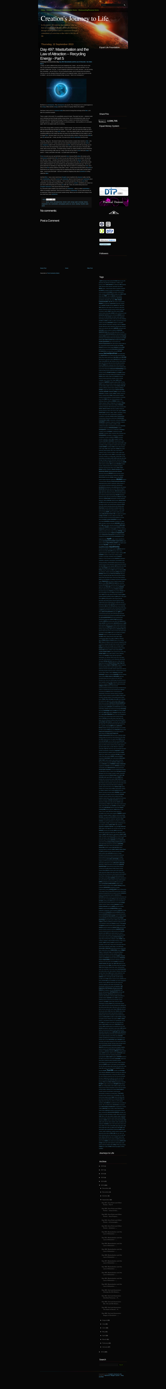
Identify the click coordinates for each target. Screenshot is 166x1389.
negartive (115, 813)
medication (104, 763)
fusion (100, 594)
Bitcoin (117, 361)
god (119, 611)
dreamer (105, 506)
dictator (124, 487)
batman (116, 343)
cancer (104, 380)
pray (122, 891)
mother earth (112, 798)
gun (105, 625)
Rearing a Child (118, 940)
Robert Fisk (116, 965)
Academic (123, 288)
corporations (111, 440)
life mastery (101, 723)
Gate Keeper (115, 598)
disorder (119, 498)
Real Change (118, 936)
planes (114, 872)
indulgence (106, 674)
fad (99, 566)
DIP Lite (124, 490)
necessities (101, 813)
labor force (101, 712)
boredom (112, 366)
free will (108, 587)
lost (107, 739)
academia (118, 288)
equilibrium (118, 548)
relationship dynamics (115, 948)
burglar (110, 376)
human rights (102, 653)
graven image (113, 619)
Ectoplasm (117, 521)
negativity (105, 815)
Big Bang (101, 359)
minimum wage (118, 786)
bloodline (118, 363)
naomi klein (118, 805)
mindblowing (120, 784)
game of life (120, 596)
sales (111, 971)
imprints (114, 668)
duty (123, 508)
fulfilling (113, 592)
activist (112, 294)
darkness (103, 461)
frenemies (101, 590)
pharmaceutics (121, 860)
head (125, 630)
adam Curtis (123, 294)
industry (111, 674)
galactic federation (114, 594)
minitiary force (102, 788)
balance (105, 335)
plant (118, 874)
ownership (112, 837)
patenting (101, 849)
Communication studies (104, 420)
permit (105, 855)
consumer (101, 433)
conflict (118, 423)
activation (104, 294)
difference (119, 489)
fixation (123, 575)
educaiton (104, 523)
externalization (119, 560)
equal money (119, 540)
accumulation (109, 292)
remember (101, 954)
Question (122, 931)
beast (108, 345)
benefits (110, 349)
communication (120, 418)
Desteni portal (114, 481)
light (112, 725)
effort (100, 525)
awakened (114, 330)
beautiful (111, 345)
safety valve (106, 971)
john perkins (101, 701)
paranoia (113, 840)
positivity (123, 885)
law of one (115, 714)
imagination (45, 204)
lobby (124, 735)
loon (111, 737)
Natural (112, 807)
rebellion (101, 942)
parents (101, 845)
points (106, 877)
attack (109, 326)
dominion (115, 502)
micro (118, 775)
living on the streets (115, 731)
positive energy (119, 883)
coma (100, 414)
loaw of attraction (119, 735)
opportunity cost (113, 832)
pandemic (101, 839)
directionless (119, 492)
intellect (114, 684)
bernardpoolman (58, 202)
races (110, 933)
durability (116, 508)
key (119, 706)
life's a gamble (102, 725)
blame (124, 361)
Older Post (90, 268)
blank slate (101, 363)
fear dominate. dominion (104, 571)
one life (115, 828)
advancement (102, 297)
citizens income (106, 408)
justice (105, 706)
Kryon (111, 710)
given (114, 607)
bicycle (119, 357)
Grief (118, 621)
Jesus (103, 699)
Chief (103, 399)
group (121, 621)
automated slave (122, 328)
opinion (115, 830)
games (103, 598)
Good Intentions (110, 615)
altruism (100, 309)
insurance (101, 684)
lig (109, 725)
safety (102, 971)
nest (118, 815)
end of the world (120, 528)
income (100, 672)
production (105, 906)
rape (107, 935)
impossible (110, 668)
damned (118, 460)
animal (121, 311)
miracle (110, 788)
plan (111, 872)
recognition (101, 944)
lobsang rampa (102, 737)
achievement (121, 292)
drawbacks (119, 504)
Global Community (111, 609)
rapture (109, 935)
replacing (120, 954)
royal (105, 969)
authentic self (107, 328)
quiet (104, 933)
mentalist (101, 771)
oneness (57, 110)
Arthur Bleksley (122, 318)
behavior (101, 347)
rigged (110, 963)
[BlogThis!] (49, 199)
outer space (104, 837)
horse (106, 645)
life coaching (114, 722)
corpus (122, 440)
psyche (104, 915)
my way (124, 803)
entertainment (111, 534)
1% (114, 280)
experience (70, 188)
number (102, 824)
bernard (115, 351)
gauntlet (120, 598)
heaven (101, 634)
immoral (100, 666)
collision (115, 412)
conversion (120, 437)
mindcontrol (105, 786)
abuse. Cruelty (105, 288)
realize (109, 940)
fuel (110, 592)
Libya (116, 720)
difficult (122, 489)
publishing (110, 921)
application (122, 316)
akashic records (106, 305)
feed (111, 571)
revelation (122, 959)
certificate (105, 387)
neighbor (110, 815)
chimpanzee (113, 403)
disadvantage (112, 494)
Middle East (112, 777)
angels (109, 311)
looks (109, 737)
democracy (102, 471)
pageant (119, 837)
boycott (100, 368)
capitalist (112, 382)
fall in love (121, 566)
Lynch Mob (103, 744)
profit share (117, 906)
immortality (105, 666)
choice (123, 403)
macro (116, 744)
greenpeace (109, 621)
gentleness (117, 604)
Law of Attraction (108, 714)
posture (107, 889)
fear (125, 569)
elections (112, 525)
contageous (114, 435)
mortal (104, 798)
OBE (116, 824)
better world (107, 357)
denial (106, 475)
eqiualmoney (121, 538)
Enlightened (113, 532)
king (100, 710)
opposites (120, 832)
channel (117, 389)
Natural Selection (110, 809)
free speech (106, 585)
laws (100, 716)
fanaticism (118, 567)
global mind (104, 611)
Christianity (120, 404)
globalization (110, 611)
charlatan (118, 393)
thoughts (64, 177)
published (105, 921)
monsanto (101, 796)
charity (114, 393)
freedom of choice (110, 588)
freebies (117, 586)
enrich (100, 534)
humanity (107, 655)
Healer (102, 632)
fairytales (113, 566)
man (105, 748)
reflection (124, 944)
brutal (116, 372)
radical (113, 933)
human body (102, 649)
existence (119, 556)
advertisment (102, 299)
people (117, 851)
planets (100, 874)
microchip (101, 777)
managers (124, 748)
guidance (121, 623)
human (101, 647)
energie (112, 530)
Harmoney (114, 628)
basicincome (117, 341)
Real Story (108, 938)
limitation (105, 727)
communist (117, 420)
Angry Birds (113, 311)
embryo (100, 527)
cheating (122, 395)
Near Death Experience (116, 811)
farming (104, 569)
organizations (116, 834)
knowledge (106, 710)
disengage (123, 496)
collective (108, 412)
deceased (114, 463)
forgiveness (105, 581)
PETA (105, 860)
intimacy (116, 693)
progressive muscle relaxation (110, 910)
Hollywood (103, 642)
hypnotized (119, 655)
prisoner (123, 900)
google (120, 615)
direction (114, 492)
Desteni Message (107, 481)
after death (112, 299)
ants (102, 316)
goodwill (116, 615)
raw (116, 935)
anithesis (120, 313)
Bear (105, 345)
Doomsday (101, 504)
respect (100, 959)
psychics (105, 917)
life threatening (121, 723)
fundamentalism (118, 592)
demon (107, 471)
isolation (109, 697)
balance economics (111, 335)
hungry (110, 655)
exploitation (101, 560)
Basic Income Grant (117, 339)
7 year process (109, 284)
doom (123, 502)
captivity (116, 382)
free (100, 583)
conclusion (110, 423)
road (113, 965)
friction (118, 590)
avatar (105, 330)
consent (120, 427)
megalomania (102, 765)
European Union (106, 552)
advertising (119, 297)
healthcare (118, 632)
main (102, 746)
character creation (121, 391)
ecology (101, 515)
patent (120, 847)
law (103, 714)
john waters (112, 701)
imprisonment (119, 668)
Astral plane (109, 324)
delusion (114, 469)
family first (110, 567)
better (123, 355)
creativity (109, 446)
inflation (107, 676)
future (103, 594)
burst (113, 376)
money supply (122, 792)
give (114, 606)
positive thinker (110, 885)
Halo (103, 626)
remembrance (107, 954)
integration (105, 684)
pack (116, 837)
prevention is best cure (109, 896)
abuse (79, 160)
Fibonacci (123, 573)
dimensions (117, 490)
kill (105, 708)
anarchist (109, 309)
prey (100, 898)
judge (110, 704)
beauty (121, 345)
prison (111, 900)
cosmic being (114, 442)
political (109, 879)
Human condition (108, 649)
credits (103, 448)
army (117, 318)
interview (112, 693)
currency (123, 454)
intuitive (104, 695)
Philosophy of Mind (103, 864)
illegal (100, 663)
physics (107, 870)
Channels (101, 391)
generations (106, 600)
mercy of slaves (110, 771)
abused (110, 288)
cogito (120, 410)
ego (102, 525)
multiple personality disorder (110, 801)
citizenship (112, 408)
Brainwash (107, 368)
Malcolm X (116, 746)
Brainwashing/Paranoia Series (89, 10)
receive (112, 942)
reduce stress (110, 944)
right (113, 963)
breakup (101, 372)
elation (108, 525)
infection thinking (122, 674)
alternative (122, 307)
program (101, 908)
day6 (119, 461)
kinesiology (123, 708)
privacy (105, 902)
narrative (123, 805)
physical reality (112, 868)
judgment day (119, 704)
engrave (109, 532)
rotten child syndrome (119, 967)
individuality (101, 674)
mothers (100, 799)
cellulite (107, 385)
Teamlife (83, 204)
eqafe (76, 202)
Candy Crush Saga (111, 380)
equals (110, 548)
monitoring (117, 794)
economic (105, 515)
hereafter (101, 636)
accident (111, 290)
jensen (100, 699)
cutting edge (112, 456)
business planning (107, 378)
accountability (116, 290)
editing (122, 521)
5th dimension (107, 282)
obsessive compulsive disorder (106, 826)
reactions (107, 936)
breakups (105, 372)
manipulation (117, 750)
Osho (114, 836)
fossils (115, 581)
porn (120, 881)
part (113, 845)
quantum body (115, 927)
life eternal (119, 722)
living (108, 729)
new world (112, 817)
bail (119, 334)
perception (122, 851)
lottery (117, 739)
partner (121, 845)
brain (103, 368)
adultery (120, 296)
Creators (123, 446)
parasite (117, 841)
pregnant (101, 895)
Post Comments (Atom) (53, 273)
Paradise (108, 839)
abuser (114, 288)
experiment (122, 558)
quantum (101, 927)
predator (119, 893)
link (116, 727)
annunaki (124, 313)
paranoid (118, 839)
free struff (111, 585)
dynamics (104, 509)
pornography (62, 204)
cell (99, 385)
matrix (100, 760)
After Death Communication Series (65, 10)
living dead (112, 729)
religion (123, 950)
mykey (100, 805)
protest (123, 914)
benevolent (121, 349)
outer (100, 837)
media (118, 761)
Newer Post (43, 268)
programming (113, 908)
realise (117, 938)
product (100, 906)
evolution (101, 554)
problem (123, 902)
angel (120, 309)
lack (108, 712)
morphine (101, 798)
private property (110, 902)
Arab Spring (101, 318)
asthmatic (104, 324)
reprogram (113, 955)
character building (113, 391)
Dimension (112, 490)
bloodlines (122, 363)
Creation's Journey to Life (74, 18)
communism (112, 420)
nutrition (110, 824)
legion (100, 720)
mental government (119, 767)
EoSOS (122, 536)
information (116, 676)
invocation (101, 697)
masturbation (86, 188)
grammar (118, 617)
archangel (106, 318)
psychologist (120, 917)
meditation (113, 763)
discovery (109, 496)
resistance (106, 957)
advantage (107, 297)
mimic (116, 777)
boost (108, 366)
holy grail (106, 644)
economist (119, 519)
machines (112, 744)
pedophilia (105, 851)
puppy (119, 921)
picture (76, 183)
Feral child (115, 573)
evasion (117, 552)
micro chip (121, 775)
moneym (112, 794)
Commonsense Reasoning (105, 418)
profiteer (122, 906)
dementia (122, 469)
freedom (122, 587)
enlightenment (120, 532)
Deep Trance (114, 467)
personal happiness (110, 857)
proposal (101, 914)
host (108, 645)
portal (109, 883)
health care (113, 632)
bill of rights (121, 359)
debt (111, 463)
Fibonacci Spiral (102, 575)
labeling (121, 710)
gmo (117, 611)
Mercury (105, 771)
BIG (125, 357)
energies (116, 530)
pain (123, 837)
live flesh (101, 729)
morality (116, 796)
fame (103, 567)
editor (100, 523)
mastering (116, 756)
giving (116, 607)
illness (103, 663)
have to (109, 630)
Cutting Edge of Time (120, 456)
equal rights (120, 542)
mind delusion (106, 780)
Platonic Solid (104, 876)
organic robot (105, 834)
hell (116, 634)
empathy (123, 527)
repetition (116, 954)
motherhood (118, 798)
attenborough (119, 326)
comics (108, 414)
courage (106, 444)
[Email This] (47, 199)
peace (121, 849)
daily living (124, 458)
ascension (110, 322)
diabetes (118, 487)
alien (123, 305)
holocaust (116, 642)
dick (121, 487)
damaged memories (107, 460)
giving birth (120, 607)
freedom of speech (118, 588)
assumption (120, 322)
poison (109, 877)
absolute (110, 286)
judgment (114, 704)
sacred (116, 969)
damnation (114, 460)
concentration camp (103, 423)
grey (114, 621)
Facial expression (110, 564)
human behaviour (114, 647)
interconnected (114, 685)
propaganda (108, 912)
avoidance (109, 330)
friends (121, 590)
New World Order (119, 817)
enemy (108, 530)
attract (100, 328)
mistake (102, 790)
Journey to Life (113, 703)
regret (111, 946)
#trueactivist (110, 280)
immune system (110, 666)
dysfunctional (114, 509)
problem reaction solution (104, 904)
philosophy (122, 862)
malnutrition (101, 748)
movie (119, 799)
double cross (107, 504)
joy (124, 703)
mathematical (116, 758)
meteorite (107, 775)
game (116, 596)
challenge (116, 387)
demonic (120, 471)
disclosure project (103, 496)
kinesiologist (118, 708)
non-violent (122, 820)
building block (113, 374)
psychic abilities (119, 915)
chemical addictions (107, 397)
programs (120, 908)
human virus (101, 655)
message (119, 771)
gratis (106, 619)
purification (103, 923)
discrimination (114, 496)
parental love (109, 843)
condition (115, 423)
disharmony (101, 498)
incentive (124, 670)
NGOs (104, 818)
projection (120, 910)
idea (121, 659)
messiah (110, 773)
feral (112, 573)
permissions (101, 855)
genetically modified (106, 604)
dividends (114, 500)
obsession (120, 824)
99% (121, 284)
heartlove (123, 632)
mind (87, 143)
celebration (123, 384)
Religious (121, 952)
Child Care (109, 399)
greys (116, 621)
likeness (101, 727)
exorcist (112, 558)
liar (111, 720)
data (110, 461)
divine (117, 500)
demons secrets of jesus (118, 473)
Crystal (103, 454)
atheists (100, 326)
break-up (121, 370)
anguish (118, 311)
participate (117, 845)
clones (114, 410)
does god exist (109, 502)
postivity (118, 887)
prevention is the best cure (120, 896)
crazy (121, 444)
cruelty (120, 452)
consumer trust (122, 433)
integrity (110, 684)
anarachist (105, 309)
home (114, 644)
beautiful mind (117, 345)
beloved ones (105, 349)
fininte (120, 575)
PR (113, 891)
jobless (114, 699)
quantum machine (103, 929)
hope (100, 646)
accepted (107, 290)
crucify (117, 452)
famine (113, 567)
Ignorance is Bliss (116, 661)
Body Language (109, 365)
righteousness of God (103, 965)
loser (102, 739)
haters (103, 630)
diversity (109, 500)
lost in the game (111, 739)
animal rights (108, 313)
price (102, 898)
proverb (100, 915)
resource (118, 957)
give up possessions (107, 607)
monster (105, 796)
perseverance (110, 855)
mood (113, 796)
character (106, 391)
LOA (111, 735)
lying (89, 135)
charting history (105, 395)
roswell (110, 967)
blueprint (101, 365)
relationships (113, 950)
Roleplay (106, 967)
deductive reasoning (103, 467)
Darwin (107, 461)
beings (120, 347)
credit (100, 448)
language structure (121, 712)
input (100, 682)
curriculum (101, 456)
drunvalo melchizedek (109, 508)
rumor (113, 969)
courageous (110, 444)
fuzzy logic (107, 594)
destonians (108, 485)
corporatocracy (117, 440)
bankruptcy (101, 337)
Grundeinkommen (109, 623)
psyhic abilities (114, 919)
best (100, 355)
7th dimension (116, 284)
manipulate (111, 750)
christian (116, 404)
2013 (119, 280)
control (116, 437)
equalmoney (114, 547)
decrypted (115, 465)
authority (116, 328)
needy (111, 813)
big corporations (106, 359)
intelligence (101, 685)
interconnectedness (103, 687)
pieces (115, 870)
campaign (101, 380)
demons (111, 473)
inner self (117, 678)
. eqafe (100, 280)
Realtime (113, 940)
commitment (119, 414)
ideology (105, 661)
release (119, 950)
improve (124, 668)
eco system (117, 513)
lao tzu (100, 714)
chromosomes (113, 406)
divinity (120, 500)
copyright (116, 439)
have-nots (118, 630)
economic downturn (103, 517)
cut (109, 456)
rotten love (101, 969)
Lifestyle (107, 725)
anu (107, 316)
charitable (106, 393)
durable (120, 508)
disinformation (107, 498)
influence (111, 676)
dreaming (109, 506)
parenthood (115, 843)
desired (100, 479)
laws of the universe (105, 716)
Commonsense (120, 416)
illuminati (106, 663)
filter (111, 575)
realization (105, 940)
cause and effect (109, 384)
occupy (115, 826)
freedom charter (102, 588)
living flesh (117, 729)
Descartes (107, 477)
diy (99, 502)
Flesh (103, 577)
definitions (109, 469)
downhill (111, 504)
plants (121, 874)
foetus (116, 577)
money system (102, 794)
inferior (100, 676)
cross (114, 450)
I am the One (116, 657)
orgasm (121, 834)
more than (120, 796)
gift (105, 606)
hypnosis (114, 655)
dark (122, 460)
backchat (108, 334)
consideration (116, 429)
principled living (122, 898)
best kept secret (116, 355)
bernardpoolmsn (121, 353)
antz (105, 316)
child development (116, 399)
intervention (107, 693)
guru (107, 625)
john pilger (107, 701)
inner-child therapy (112, 680)
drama (115, 504)
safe (100, 971)
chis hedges (118, 403)
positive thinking (117, 885)
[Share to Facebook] (53, 199)
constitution (109, 431)
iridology (105, 697)
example (120, 554)
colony (124, 412)
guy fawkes (113, 625)
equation (114, 548)
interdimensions (117, 689)
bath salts (112, 343)
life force (124, 722)
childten (108, 403)
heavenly (113, 634)
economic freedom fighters (114, 517)
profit (113, 906)
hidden (104, 636)
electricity (116, 525)
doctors (104, 502)
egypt (105, 525)
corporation (105, 440)
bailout (122, 334)
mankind (122, 750)
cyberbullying (102, 458)
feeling (117, 571)
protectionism (119, 914)
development (102, 487)
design (111, 477)
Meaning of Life (102, 761)
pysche (114, 925)
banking (124, 335)
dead (122, 461)
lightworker (119, 725)
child (105, 399)
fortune (112, 581)
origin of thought (102, 836)
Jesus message (109, 699)
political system (122, 879)
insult (124, 682)
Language (114, 712)
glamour (102, 609)
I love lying (121, 657)
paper (104, 839)
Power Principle (108, 891)
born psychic (117, 366)
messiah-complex (116, 773)
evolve (112, 554)
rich (107, 963)
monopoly (121, 794)
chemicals (123, 397)
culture (113, 454)
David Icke (113, 461)
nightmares (118, 818)
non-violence (117, 820)
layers (111, 716)
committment (101, 416)
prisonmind (101, 902)
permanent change (117, 853)
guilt (103, 625)
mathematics (122, 758)
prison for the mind (117, 900)
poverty (111, 889)
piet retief (119, 870)
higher (117, 636)
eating (100, 513)
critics (111, 450)
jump (123, 704)
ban (119, 335)
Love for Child (111, 741)
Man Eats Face (110, 748)
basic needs (112, 341)
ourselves (82, 171)
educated (112, 523)
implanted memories (103, 668)
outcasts (124, 836)
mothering (123, 798)
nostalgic (107, 822)
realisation (113, 938)
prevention (101, 896)
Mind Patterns (102, 782)
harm (111, 628)
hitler (100, 642)
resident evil (101, 957)
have (106, 630)
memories (107, 765)
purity (110, 923)
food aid (103, 579)
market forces (108, 754)
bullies (107, 376)
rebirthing (108, 942)
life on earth (106, 723)
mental (106, 767)
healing (105, 632)
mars (121, 754)
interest (122, 689)
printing (105, 900)
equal (103, 540)
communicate (114, 418)
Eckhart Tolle (112, 513)
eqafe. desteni (115, 538)
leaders (117, 716)
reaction (103, 936)
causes (114, 384)
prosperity (105, 914)
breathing (113, 372)
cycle (112, 458)
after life (110, 301)
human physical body (115, 651)
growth (103, 623)
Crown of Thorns (107, 452)
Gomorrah (122, 613)
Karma (116, 706)
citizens (100, 408)
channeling (121, 389)
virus (79, 150)
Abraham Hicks (105, 286)
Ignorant (122, 661)
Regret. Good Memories (118, 946)
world (43, 206)
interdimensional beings (113, 687)
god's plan (108, 613)
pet (103, 860)
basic (122, 337)
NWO (113, 824)
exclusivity (111, 556)
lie (122, 720)
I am (105, 657)
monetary (105, 792)
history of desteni (110, 640)
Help (119, 634)
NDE (110, 811)
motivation (110, 799)
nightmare (113, 818)
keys (125, 706)
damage (101, 460)
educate (108, 523)
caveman (118, 384)
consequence (50, 105)
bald (117, 335)
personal (122, 855)
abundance (120, 286)
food (100, 579)
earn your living (102, 511)
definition (105, 469)
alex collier (119, 305)
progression (101, 910)
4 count (122, 280)
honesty (117, 644)
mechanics (114, 761)
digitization (104, 490)
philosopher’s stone (108, 862)
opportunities (102, 832)
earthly (117, 511)
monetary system (111, 792)
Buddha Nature (102, 374)
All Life (113, 307)
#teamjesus (104, 280)
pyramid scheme (108, 925)
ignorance (110, 661)
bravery (107, 370)
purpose (114, 923)
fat (110, 569)
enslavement (105, 534)
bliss (109, 363)
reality (61, 110)
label (118, 710)
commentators (114, 414)
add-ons (109, 296)
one (112, 828)
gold (118, 613)
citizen (124, 406)
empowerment (108, 528)
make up (109, 746)
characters (101, 393)
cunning (117, 454)
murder (118, 801)
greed (105, 621)
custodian (106, 456)
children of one (120, 401)
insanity (108, 682)
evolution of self (107, 554)
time (86, 110)
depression (116, 475)
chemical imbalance (116, 397)
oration (123, 832)
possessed (101, 887)
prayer (124, 891)
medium (118, 763)
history (104, 640)
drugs (102, 508)
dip (121, 490)
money (117, 792)
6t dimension (113, 282)
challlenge (121, 387)
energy (44, 106)
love (42, 156)
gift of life (108, 606)
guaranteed (116, 623)
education (117, 523)
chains (112, 387)
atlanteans (105, 326)
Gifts (112, 606)
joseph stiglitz (118, 701)
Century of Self (113, 385)
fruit (124, 590)
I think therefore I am (108, 659)
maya (113, 760)
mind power (115, 782)
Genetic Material (108, 602)
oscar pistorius (109, 836)
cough (124, 442)
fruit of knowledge (103, 592)
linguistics (113, 727)
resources (122, 957)
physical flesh (116, 866)
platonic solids (110, 876)
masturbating (46, 179)
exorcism (109, 558)
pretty (120, 895)
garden (110, 598)
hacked (121, 625)
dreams (113, 506)
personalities (109, 858)
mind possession (109, 782)
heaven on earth (107, 634)
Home (43, 10)
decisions (108, 465)
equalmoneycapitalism (104, 548)
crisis (121, 448)
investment (108, 695)
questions (101, 933)
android (117, 309)
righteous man (122, 963)
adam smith (101, 296)
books (105, 366)
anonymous (101, 315)
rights (110, 965)
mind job (112, 780)
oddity (103, 828)
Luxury (124, 742)
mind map (116, 780)
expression (48, 186)
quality (123, 925)
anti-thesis (114, 315)
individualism (120, 672)
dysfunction (108, 509)
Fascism (108, 569)
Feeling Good (122, 571)
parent (120, 841)
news (124, 817)
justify (113, 706)
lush (122, 742)
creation (105, 446)
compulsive (117, 422)
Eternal (100, 550)
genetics (113, 604)
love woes (117, 741)
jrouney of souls (102, 704)
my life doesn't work (118, 803)
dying (100, 509)
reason (124, 940)
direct (103, 492)
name (110, 805)
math (111, 758)
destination (114, 483)
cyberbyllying (108, 458)
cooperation (105, 439)
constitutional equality (117, 431)
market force (101, 754)
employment (102, 528)
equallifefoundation (104, 547)
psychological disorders (112, 917)
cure (120, 454)
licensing (120, 720)
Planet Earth (121, 872)
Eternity (114, 550)
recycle (105, 944)
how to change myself (118, 645)
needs (108, 813)
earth (68, 202)
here (59, 131)
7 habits (118, 282)
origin (124, 834)
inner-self (119, 680)
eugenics (101, 552)
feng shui (108, 573)
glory (114, 611)
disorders (123, 498)
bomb (120, 365)
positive (114, 883)
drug (100, 508)
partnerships (102, 847)
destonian (103, 485)
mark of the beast (117, 752)
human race (123, 651)
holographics (121, 642)
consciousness (113, 427)
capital (116, 380)
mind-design (103, 784)
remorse (111, 954)
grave (108, 619)
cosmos (119, 442)
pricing (113, 898)
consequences (109, 429)
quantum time (117, 931)
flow (105, 577)
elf (118, 525)
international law (102, 691)
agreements (113, 303)
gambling (104, 596)
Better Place (101, 357)
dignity (108, 490)
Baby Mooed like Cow (117, 332)
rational (113, 935)
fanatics (122, 567)
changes (113, 389)
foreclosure (117, 579)
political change (115, 879)
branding (104, 370)
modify (112, 790)
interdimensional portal (108, 689)
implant (120, 666)
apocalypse (114, 316)
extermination (112, 560)
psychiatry (108, 915)
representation (102, 955)
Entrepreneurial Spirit (109, 536)
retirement (117, 959)
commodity (107, 416)
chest (100, 399)
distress (105, 500)
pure (122, 921)
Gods (116, 613)
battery (120, 343)
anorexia (107, 315)
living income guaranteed (104, 731)
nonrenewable (102, 822)
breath (109, 372)
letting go (108, 720)
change (101, 389)
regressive (107, 946)
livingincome (115, 733)
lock (106, 737)
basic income (108, 339)
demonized (105, 473)
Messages (123, 771)
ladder (110, 712)
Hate (122, 628)
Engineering (104, 532)
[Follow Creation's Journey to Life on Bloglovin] (108, 241)
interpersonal (119, 691)
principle (117, 898)
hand (105, 626)
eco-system (123, 513)
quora (107, 933)
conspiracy (121, 429)
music (108, 803)
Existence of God (103, 558)
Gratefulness (102, 619)
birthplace (114, 361)
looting (116, 737)
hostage (111, 645)
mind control (118, 779)
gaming (107, 598)
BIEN (123, 357)
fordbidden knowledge (110, 579)
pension (110, 851)
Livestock (105, 729)
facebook (104, 564)
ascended (119, 320)
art (118, 318)
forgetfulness (123, 579)
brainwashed (113, 368)
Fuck (108, 592)
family (105, 568)
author (111, 328)
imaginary (45, 145)
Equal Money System (112, 542)
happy (121, 626)
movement (115, 799)
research (123, 955)
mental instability (115, 769)
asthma (100, 324)
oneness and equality (108, 830)
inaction (114, 670)
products (110, 906)
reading (111, 936)
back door (103, 334)
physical (80, 177)
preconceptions (113, 893)
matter (103, 760)
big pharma (116, 359)
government (107, 617)
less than (104, 720)
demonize (101, 473)
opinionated (119, 830)
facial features (118, 564)
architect (111, 318)
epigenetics (101, 538)
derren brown (102, 477)
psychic (113, 916)
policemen (105, 879)
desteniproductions (103, 483)
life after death (107, 722)
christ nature (111, 404)
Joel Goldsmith (122, 699)
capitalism (107, 382)
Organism (111, 834)
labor (124, 710)
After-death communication (119, 301)
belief (123, 347)
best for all (103, 355)
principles (101, 900)
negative (119, 813)
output (108, 837)
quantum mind (120, 929)
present (117, 895)
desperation (113, 479)
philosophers (116, 862)
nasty (102, 807)
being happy (110, 347)
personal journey (102, 858)
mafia (119, 744)
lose (100, 739)
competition (102, 422)
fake (118, 566)
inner (108, 678)
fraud (123, 581)
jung (100, 706)
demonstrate (101, 475)
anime (51, 202)
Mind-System (114, 784)
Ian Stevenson (116, 659)
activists (115, 294)
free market (115, 583)
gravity (118, 619)
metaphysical (102, 775)
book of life (101, 366)
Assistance (115, 322)
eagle (123, 509)
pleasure (120, 876)
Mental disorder (111, 767)
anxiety (109, 316)
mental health (102, 769)
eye (119, 562)
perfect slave (105, 853)
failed (102, 566)
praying (100, 893)
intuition (100, 695)
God (87, 141)
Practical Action (117, 891)
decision (123, 463)
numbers (106, 824)
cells (102, 385)
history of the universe (119, 640)
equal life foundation (110, 540)
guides (100, 625)
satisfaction (55, 194)
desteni (65, 202)
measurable (108, 761)
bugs (109, 374)
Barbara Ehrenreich (111, 337)
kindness (113, 708)
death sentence (102, 463)
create (124, 444)
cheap (110, 395)
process (117, 904)
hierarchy (112, 636)
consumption (109, 435)
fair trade (108, 566)
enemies (105, 530)
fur (122, 592)
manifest (101, 750)
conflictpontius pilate (103, 425)
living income (123, 729)
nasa (100, 807)
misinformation (118, 788)
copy (112, 439)
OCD (100, 828)
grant (121, 617)
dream (123, 504)
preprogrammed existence (109, 895)
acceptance (101, 290)
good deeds (104, 615)
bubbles (123, 372)
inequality (115, 674)
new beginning (106, 817)
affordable (107, 299)
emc (103, 527)
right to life (116, 963)
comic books (104, 414)
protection (114, 914)
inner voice (105, 680)
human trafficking (120, 653)
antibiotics (119, 315)
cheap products (115, 395)
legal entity (121, 718)
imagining (123, 664)
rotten (113, 967)
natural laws (117, 807)
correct (100, 442)
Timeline (49, 10)
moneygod (107, 794)
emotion (107, 527)
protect (109, 914)
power (115, 889)
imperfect (117, 666)
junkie (102, 706)
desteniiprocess (121, 481)
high (115, 636)
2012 (116, 280)
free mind (120, 583)
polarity (113, 878)
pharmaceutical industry (112, 860)
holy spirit (110, 644)
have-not (114, 630)
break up (116, 370)
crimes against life (111, 448)
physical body (102, 866)
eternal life (110, 550)
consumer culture (107, 433)
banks (105, 337)
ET (124, 548)
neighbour (114, 815)
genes (111, 600)
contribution (111, 437)
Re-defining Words (121, 935)
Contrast (107, 437)
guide (125, 623)
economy (106, 521)
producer (121, 904)
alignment (104, 307)
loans (113, 735)
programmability (106, 908)
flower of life (112, 577)
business (117, 376)
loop (114, 737)
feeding (114, 571)
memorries (112, 765)
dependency (110, 475)
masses (108, 756)
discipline (118, 494)
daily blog (119, 458)
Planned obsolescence (107, 874)
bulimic (103, 376)
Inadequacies (119, 670)
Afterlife (101, 303)
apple (118, 316)
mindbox (101, 786)
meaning (121, 760)
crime (106, 448)
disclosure (122, 494)
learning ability (109, 718)
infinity (103, 676)
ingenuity (122, 676)
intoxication (120, 693)
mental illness (108, 769)
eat (123, 511)
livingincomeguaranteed (104, 735)
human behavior (106, 647)
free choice (103, 583)
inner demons (112, 678)
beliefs (100, 349)
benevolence (115, 349)
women (58, 179)
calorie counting (119, 378)
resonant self (112, 957)
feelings (101, 573)
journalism (107, 703)
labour (105, 712)
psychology (102, 919)
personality (115, 859)
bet (121, 355)
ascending (105, 322)
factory (124, 564)
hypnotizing (101, 657)
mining (123, 786)
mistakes (106, 790)
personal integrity (119, 857)
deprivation (121, 475)
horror (103, 645)
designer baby (116, 477)
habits (118, 625)
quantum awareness (107, 927)
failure (104, 566)
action (100, 294)
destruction (113, 485)
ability (100, 286)
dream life (101, 506)
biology (103, 361)
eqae (105, 538)
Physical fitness (109, 866)
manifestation (106, 750)
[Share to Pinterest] (54, 199)
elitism (123, 525)
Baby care (109, 332)
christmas (101, 406)
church (118, 406)
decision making (102, 465)
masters (121, 756)
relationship (74, 190)
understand (77, 137)
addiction (113, 296)
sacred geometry (122, 969)
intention (109, 685)
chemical (101, 397)
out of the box (119, 836)
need (105, 813)
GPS (112, 617)
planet (117, 872)
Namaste (107, 805)
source (73, 204)
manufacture (105, 752)
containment (120, 435)
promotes (101, 912)
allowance (117, 307)
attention (124, 326)
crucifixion (113, 452)
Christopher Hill (106, 406)
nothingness (120, 822)
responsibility (106, 959)
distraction (101, 500)
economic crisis (119, 515)
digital (100, 490)
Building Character (121, 374)
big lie (112, 359)
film (109, 575)
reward (100, 963)
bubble (119, 372)
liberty (113, 720)
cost (122, 442)
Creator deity (118, 446)
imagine (119, 664)
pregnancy (123, 893)
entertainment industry (120, 534)
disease (119, 496)
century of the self (121, 385)
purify (67, 204)
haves (122, 630)
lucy (120, 742)
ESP (123, 548)
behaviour (105, 347)
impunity (110, 670)
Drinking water (121, 506)
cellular (104, 385)
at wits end (119, 324)
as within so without (112, 320)
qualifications (119, 925)
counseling (101, 444)
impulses (106, 670)
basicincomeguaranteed (104, 343)
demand (118, 469)
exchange (80, 202)
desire (121, 477)
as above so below (103, 320)
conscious (122, 425)
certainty (101, 387)
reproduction (108, 955)
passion (106, 847)
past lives (117, 847)
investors (113, 695)
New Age (101, 817)
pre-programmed (106, 893)
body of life (115, 365)
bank (121, 335)
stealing (78, 204)
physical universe (119, 868)
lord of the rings (121, 737)
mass (105, 756)
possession (107, 887)
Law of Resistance (122, 714)
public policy (120, 919)
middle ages (106, 777)
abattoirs (124, 284)
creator (113, 446)
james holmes (121, 697)
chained (109, 387)
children (114, 401)
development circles (109, 487)
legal (117, 718)
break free (112, 370)
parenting (120, 843)
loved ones (121, 741)
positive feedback (103, 885)
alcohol (115, 305)
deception (119, 463)
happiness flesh (116, 626)
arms (114, 318)
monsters (109, 796)
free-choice (112, 586)
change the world (107, 389)
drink (116, 506)
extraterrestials (111, 562)
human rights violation (111, 653)
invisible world (122, 695)
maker (112, 746)
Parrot (111, 845)
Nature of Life (120, 809)
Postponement (102, 889)
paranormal (122, 839)
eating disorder (105, 513)
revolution (115, 961)
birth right (109, 361)
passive (110, 847)
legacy (114, 718)
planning (115, 874)
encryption (113, 528)
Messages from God (103, 773)
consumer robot (115, 433)
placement (104, 872)
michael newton (113, 775)
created (100, 446)
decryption (120, 465)
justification (109, 706)
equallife (118, 544)
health (109, 632)
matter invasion (108, 760)
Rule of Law (109, 969)
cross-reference (119, 450)
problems (112, 904)
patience (105, 849)
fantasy (86, 202)
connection (117, 425)
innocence (123, 680)
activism (108, 294)
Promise (124, 910)
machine (108, 744)
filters (113, 575)
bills (125, 359)
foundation (119, 581)
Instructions (120, 682)
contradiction (102, 437)
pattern (113, 849)
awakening (119, 330)
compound (112, 422)
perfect (100, 853)
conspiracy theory (103, 431)
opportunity (107, 832)
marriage (117, 754)
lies (101, 722)
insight (111, 682)
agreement (107, 303)
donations (120, 502)
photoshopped (116, 864)
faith (116, 566)
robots (103, 967)
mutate (111, 803)
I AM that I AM (109, 657)
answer (110, 315)
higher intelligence (115, 638)
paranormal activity (103, 841)
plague (108, 872)
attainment (113, 326)
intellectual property (121, 684)
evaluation (113, 552)
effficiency (122, 523)
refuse (103, 946)
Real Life (104, 938)
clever (108, 410)
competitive (107, 422)
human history (116, 649)
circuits (121, 406)
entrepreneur (102, 536)
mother (107, 798)
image (118, 663)
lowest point (110, 742)
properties (114, 912)
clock (111, 410)
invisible (117, 695)
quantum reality (110, 931)
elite (121, 525)
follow (119, 577)
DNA (101, 502)
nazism (106, 811)
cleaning (101, 410)
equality (106, 544)
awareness (102, 332)
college (111, 412)
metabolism (122, 773)
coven (118, 444)
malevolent (121, 746)
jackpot (116, 697)
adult (117, 296)
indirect (110, 672)
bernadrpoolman (110, 351)
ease (121, 511)
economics (113, 519)
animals (113, 313)
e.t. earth (119, 509)
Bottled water (123, 366)
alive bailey (108, 307)
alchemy (111, 305)
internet (108, 691)
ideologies (101, 661)
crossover (101, 452)
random (103, 935)
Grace (114, 617)
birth (106, 361)
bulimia (100, 376)
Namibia (114, 805)
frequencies (106, 590)
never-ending (122, 815)
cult (105, 454)
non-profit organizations (108, 820)
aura (103, 328)
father (112, 569)
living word (104, 733)
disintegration (114, 498)
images (104, 664)
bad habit (116, 334)
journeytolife (120, 703)
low (102, 742)
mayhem (117, 760)
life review (115, 723)
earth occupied (112, 511)
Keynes (122, 706)
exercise (115, 556)
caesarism (113, 378)
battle (123, 343)
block (112, 363)
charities (110, 393)
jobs (118, 699)
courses (115, 444)
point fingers (101, 877)
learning (104, 718)
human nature (106, 651)
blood (89, 167)
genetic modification (116, 602)
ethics (121, 550)
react (100, 936)
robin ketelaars (122, 965)
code (117, 410)
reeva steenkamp (117, 944)
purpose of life (119, 923)
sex (63, 184)
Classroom (121, 408)
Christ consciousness (103, 404)
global (105, 609)
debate (107, 463)
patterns (117, 849)
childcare (105, 401)
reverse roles (110, 961)
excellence (101, 556)
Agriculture (118, 303)
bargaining (118, 337)
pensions (114, 851)
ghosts (103, 606)
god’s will (113, 613)
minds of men (111, 786)
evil (125, 552)
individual (115, 672)
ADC (105, 296)
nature (115, 809)
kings (102, 710)
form (109, 581)
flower (108, 577)
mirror (113, 788)
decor (112, 465)
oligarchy (109, 828)
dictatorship (101, 489)
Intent (105, 685)
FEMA (104, 573)
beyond (111, 357)
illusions (114, 663)
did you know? (113, 489)
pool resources (111, 881)
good (100, 615)
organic (100, 834)
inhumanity (101, 678)
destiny (118, 483)
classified (117, 408)
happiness (109, 627)
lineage (108, 727)
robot (100, 967)
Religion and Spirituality (113, 952)
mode (109, 790)
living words (109, 733)
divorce (124, 500)
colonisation (120, 412)
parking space (106, 845)
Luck (117, 742)
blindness (106, 363)
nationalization (107, 807)
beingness (116, 347)
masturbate (65, 179)
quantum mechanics (111, 929)
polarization (117, 877)
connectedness (111, 425)
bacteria (112, 334)
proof (104, 912)
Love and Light (104, 741)
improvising (101, 670)
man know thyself (117, 748)
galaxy (123, 594)
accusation (115, 292)
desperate (108, 479)
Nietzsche (108, 818)
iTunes (113, 697)
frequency (111, 590)
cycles (115, 458)
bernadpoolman (102, 351)
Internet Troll (113, 691)
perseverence (117, 855)
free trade (104, 586)
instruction (115, 682)
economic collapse (112, 515)
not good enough (113, 822)
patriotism (109, 849)
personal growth (102, 857)
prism (108, 900)
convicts (100, 439)
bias (115, 357)
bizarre (121, 361)
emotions (118, 527)
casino (100, 384)
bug (107, 374)
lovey (100, 742)
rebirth (104, 942)
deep (109, 467)
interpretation (102, 693)
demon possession (113, 471)
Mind (47, 173)
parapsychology (111, 841)
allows (79, 156)
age (104, 303)
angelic (105, 311)
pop (118, 881)
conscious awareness (103, 427)
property (118, 912)
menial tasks (101, 767)
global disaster (119, 609)
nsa (99, 824)
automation (101, 330)
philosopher (101, 862)
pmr (123, 876)
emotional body (112, 527)
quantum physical (103, 931)
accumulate (103, 292)
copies (109, 439)
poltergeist (105, 881)
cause (103, 384)
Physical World (102, 870)
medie (108, 763)
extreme (116, 562)
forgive (100, 581)
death (124, 462)
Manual (100, 752)
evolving (116, 554)
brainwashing (119, 368)
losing (105, 739)
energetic (42, 186)
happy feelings (106, 628)
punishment (115, 921)
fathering (121, 569)
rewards (104, 963)
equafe (100, 540)
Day (117, 461)
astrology (114, 324)
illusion (110, 663)
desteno (109, 483)
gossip (102, 617)
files (107, 575)
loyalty (114, 742)
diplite (100, 492)
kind (110, 708)
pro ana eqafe (118, 902)
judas (107, 704)
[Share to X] (51, 199)
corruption (109, 442)
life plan (111, 723)
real (114, 936)
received (116, 942)
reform (100, 946)
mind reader (121, 782)
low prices (105, 742)
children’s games (102, 403)
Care (119, 382)
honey (121, 644)
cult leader (109, 454)
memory (117, 765)
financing (117, 575)
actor (119, 294)
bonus (122, 365)
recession (120, 942)
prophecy (123, 912)
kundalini (115, 710)
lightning (115, 725)
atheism (124, 324)
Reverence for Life (103, 961)
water (86, 204)
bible (117, 357)
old (106, 828)
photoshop (110, 864)
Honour (124, 644)
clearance (105, 410)
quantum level (122, 927)
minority (107, 788)
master (112, 756)
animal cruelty (102, 313)
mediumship (122, 763)
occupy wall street (121, 826)
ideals (123, 659)
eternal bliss (105, 550)
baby (106, 332)
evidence (121, 552)
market (122, 752)
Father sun (116, 569)
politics (101, 881)
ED (120, 521)
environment (117, 536)
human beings (121, 647)
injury (105, 678)
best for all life (110, 355)
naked (103, 805)
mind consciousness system (109, 779)
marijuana (110, 752)
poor (116, 881)
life (43, 137)
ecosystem (111, 521)
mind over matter (122, 780)
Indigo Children (105, 672)
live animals (122, 727)
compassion (123, 420)
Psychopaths (108, 919)
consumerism (102, 435)
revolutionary (121, 961)
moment (116, 790)
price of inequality (107, 898)
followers (123, 577)
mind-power (108, 784)
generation (101, 600)
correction (104, 442)
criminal (117, 448)
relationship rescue (106, 950)
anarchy (113, 309)
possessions (113, 887)
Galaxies (120, 594)
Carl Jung (122, 382)
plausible (116, 876)
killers (107, 708)
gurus (110, 625)
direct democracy (108, 492)
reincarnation (102, 948)
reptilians (118, 955)
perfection (110, 853)
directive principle (105, 494)
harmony (119, 628)
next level (101, 818)
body (87, 150)
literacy (118, 727)
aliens (100, 307)
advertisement (113, 297)
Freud (115, 590)
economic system (106, 519)
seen (83, 181)
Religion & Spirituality (103, 952)
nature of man (102, 811)
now (124, 822)
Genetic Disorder (116, 600)
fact (122, 564)
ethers (118, 550)
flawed (100, 577)
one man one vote (121, 828)
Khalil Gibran (102, 708)
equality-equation (112, 544)
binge (100, 361)
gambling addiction (111, 596)
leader (114, 716)
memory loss (122, 765)
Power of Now (120, 889)
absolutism (115, 286)
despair (104, 479)
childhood (110, 401)
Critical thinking (107, 450)
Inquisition (103, 682)
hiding (108, 636)
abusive (45, 158)
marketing (113, 754)
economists (101, 521)
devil (115, 487)
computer (123, 422)
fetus (119, 573)
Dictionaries (107, 489)
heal (100, 632)
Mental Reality (122, 769)
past (113, 847)
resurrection (112, 959)
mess (115, 771)
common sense (113, 416)
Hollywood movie (110, 642)
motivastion (105, 799)
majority (105, 746)
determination (120, 485)
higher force (108, 638)
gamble (100, 596)
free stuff (115, 585)
